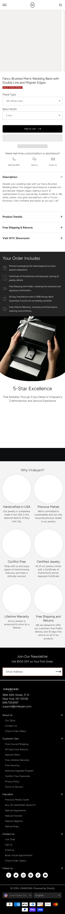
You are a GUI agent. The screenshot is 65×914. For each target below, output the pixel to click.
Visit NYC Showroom (16, 238)
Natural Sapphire (14, 821)
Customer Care (10, 738)
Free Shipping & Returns (17, 227)
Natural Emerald (13, 815)
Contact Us (11, 725)
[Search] (60, 5)
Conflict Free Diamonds (17, 776)
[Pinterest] (30, 875)
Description (9, 177)
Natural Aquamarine (15, 810)
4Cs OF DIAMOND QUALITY (20, 805)
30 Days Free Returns (16, 749)
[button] (32, 138)
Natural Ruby (12, 826)
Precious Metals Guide (17, 799)
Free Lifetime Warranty (17, 760)
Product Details (12, 216)
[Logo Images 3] (17, 428)
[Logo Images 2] (47, 415)
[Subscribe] (58, 672)
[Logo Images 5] (33, 441)
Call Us (8, 844)
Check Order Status (15, 731)
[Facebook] (8, 875)
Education (7, 794)
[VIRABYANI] (32, 5)
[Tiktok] (38, 875)
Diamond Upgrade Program (19, 770)
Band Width (9, 109)
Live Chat (10, 839)
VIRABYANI (26, 888)
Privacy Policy (12, 781)
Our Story (10, 720)
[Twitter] (16, 875)
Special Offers (12, 754)
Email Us (9, 849)
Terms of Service (14, 786)
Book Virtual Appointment (18, 855)
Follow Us (7, 868)
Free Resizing (12, 765)
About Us (7, 715)
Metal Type (9, 94)
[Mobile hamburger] (4, 5)
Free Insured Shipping (16, 744)
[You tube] (45, 875)
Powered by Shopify (44, 888)
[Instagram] (23, 875)
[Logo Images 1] (17, 415)
